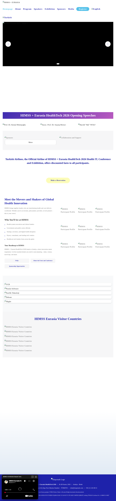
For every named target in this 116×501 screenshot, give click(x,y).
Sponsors (61, 9)
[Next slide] (108, 44)
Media (71, 9)
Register (83, 9)
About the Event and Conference (42, 260)
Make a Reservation (58, 180)
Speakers (38, 9)
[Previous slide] (8, 44)
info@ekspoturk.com (76, 488)
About (18, 9)
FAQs (16, 260)
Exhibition (50, 9)
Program (27, 9)
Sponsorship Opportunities (17, 266)
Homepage (8, 9)
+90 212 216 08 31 (91, 488)
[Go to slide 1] (58, 63)
